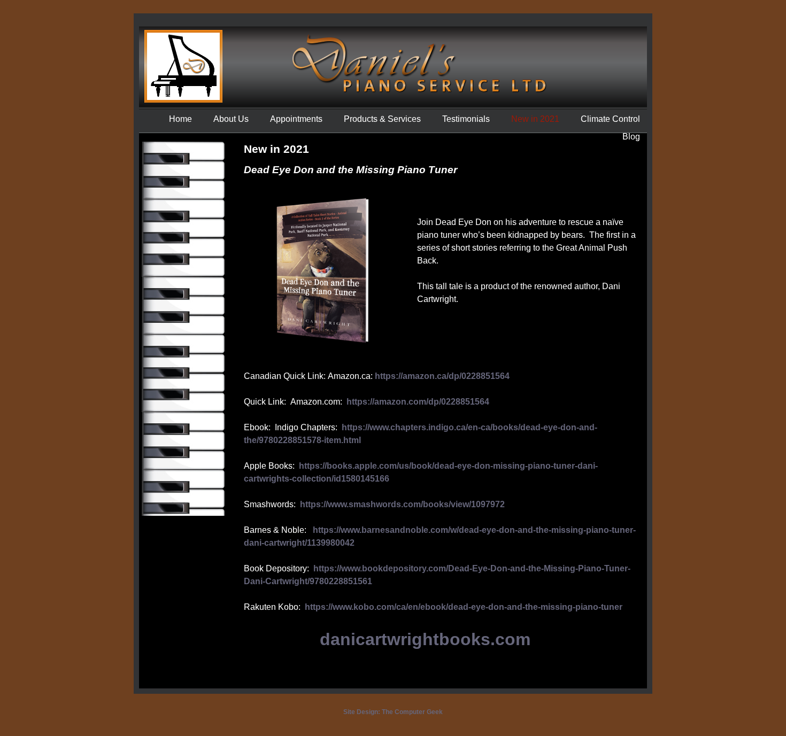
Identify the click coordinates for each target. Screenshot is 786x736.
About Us (231, 118)
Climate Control (610, 118)
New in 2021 (535, 118)
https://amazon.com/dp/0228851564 (417, 401)
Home (180, 118)
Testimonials (466, 118)
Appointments (296, 118)
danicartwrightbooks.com (425, 639)
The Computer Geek (412, 712)
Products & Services (382, 118)
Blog (631, 136)
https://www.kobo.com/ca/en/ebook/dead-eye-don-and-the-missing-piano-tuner (463, 606)
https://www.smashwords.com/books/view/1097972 (402, 504)
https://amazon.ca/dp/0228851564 (442, 376)
